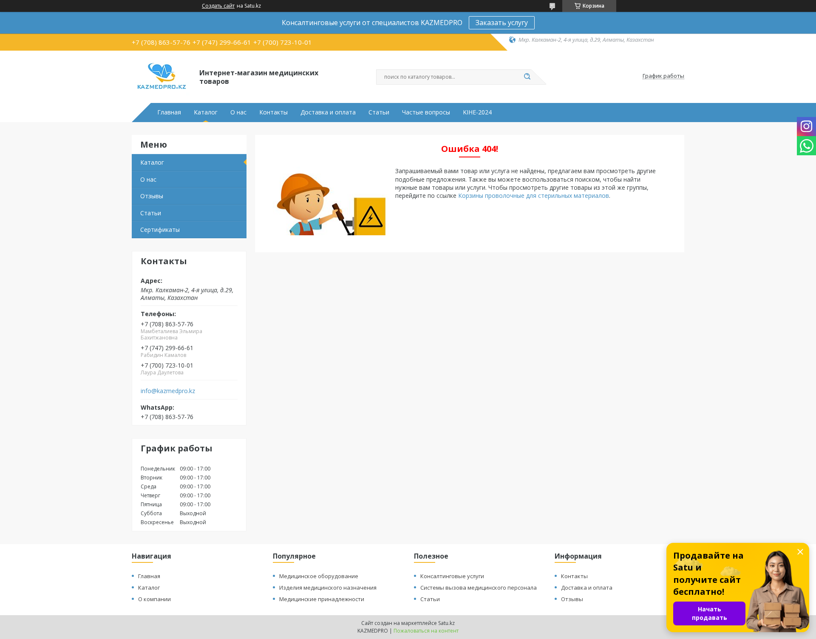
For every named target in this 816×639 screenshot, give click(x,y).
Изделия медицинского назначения (328, 587)
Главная (169, 112)
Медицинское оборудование (318, 576)
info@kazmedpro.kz (168, 391)
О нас (238, 112)
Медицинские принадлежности (321, 599)
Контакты (273, 112)
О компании (154, 599)
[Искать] (527, 77)
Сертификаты (160, 229)
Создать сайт (218, 6)
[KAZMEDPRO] (162, 76)
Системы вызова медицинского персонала (478, 587)
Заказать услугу (502, 22)
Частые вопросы (426, 112)
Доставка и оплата (328, 112)
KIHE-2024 (477, 112)
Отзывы (151, 196)
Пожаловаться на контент (426, 630)
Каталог (206, 112)
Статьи (378, 112)
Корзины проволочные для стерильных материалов (533, 195)
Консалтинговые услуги (452, 576)
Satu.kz (446, 623)
